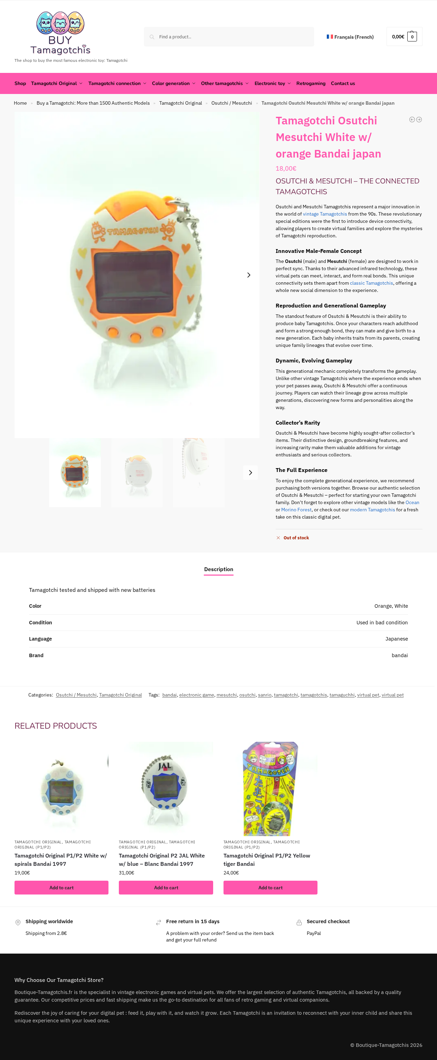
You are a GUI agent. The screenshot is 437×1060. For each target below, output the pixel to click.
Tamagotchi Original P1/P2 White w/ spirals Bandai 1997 (61, 859)
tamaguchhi (342, 695)
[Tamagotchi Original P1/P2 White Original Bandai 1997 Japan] (412, 119)
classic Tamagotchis (371, 283)
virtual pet (368, 695)
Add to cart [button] (61, 887)
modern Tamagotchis (372, 510)
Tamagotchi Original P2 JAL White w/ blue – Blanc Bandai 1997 (162, 859)
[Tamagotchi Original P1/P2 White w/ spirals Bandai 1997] (419, 119)
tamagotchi (286, 695)
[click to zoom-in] (137, 275)
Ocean (412, 502)
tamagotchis (314, 695)
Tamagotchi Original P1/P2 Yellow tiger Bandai (267, 859)
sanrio (265, 695)
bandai (169, 695)
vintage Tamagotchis (325, 214)
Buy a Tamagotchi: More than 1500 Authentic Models (93, 103)
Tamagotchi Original (180, 103)
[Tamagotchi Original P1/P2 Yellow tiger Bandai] (270, 789)
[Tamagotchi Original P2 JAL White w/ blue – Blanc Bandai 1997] (166, 789)
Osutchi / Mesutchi (231, 103)
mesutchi (227, 695)
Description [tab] (218, 569)
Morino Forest (296, 510)
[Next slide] (248, 275)
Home (20, 103)
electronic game (196, 695)
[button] (404, 36)
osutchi (247, 695)
